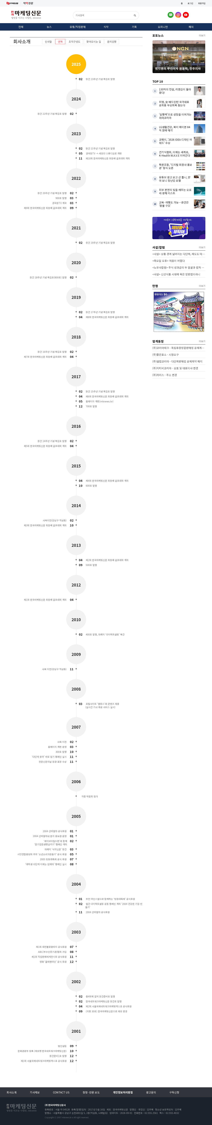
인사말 (48, 41)
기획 (134, 27)
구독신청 (174, 1092)
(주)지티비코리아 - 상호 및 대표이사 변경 (175, 368)
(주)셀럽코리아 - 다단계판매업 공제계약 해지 (177, 361)
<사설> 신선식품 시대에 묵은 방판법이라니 (176, 274)
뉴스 (49, 27)
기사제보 (35, 1092)
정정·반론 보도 (91, 1092)
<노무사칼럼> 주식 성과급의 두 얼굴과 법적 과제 (178, 267)
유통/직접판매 (78, 27)
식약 (106, 27)
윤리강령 (111, 41)
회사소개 (12, 1092)
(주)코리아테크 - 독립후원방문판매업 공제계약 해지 (178, 348)
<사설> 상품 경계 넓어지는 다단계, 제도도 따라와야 (178, 254)
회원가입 (201, 3)
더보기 (202, 35)
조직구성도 (74, 41)
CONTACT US (61, 1092)
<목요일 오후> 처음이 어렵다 (168, 261)
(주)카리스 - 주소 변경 (164, 375)
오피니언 (163, 27)
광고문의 (151, 1092)
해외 (191, 27)
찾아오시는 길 (93, 41)
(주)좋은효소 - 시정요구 (165, 355)
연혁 (60, 41)
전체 (20, 27)
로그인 (190, 3)
